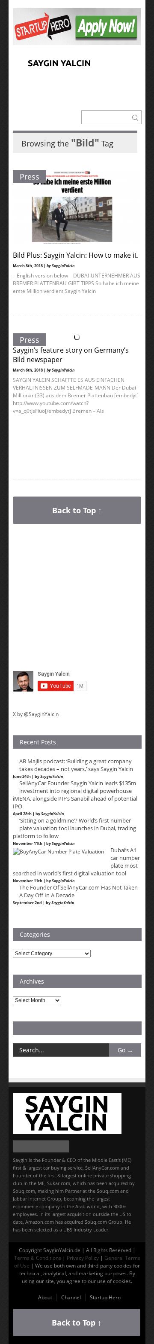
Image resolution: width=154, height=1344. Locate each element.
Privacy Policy (83, 1258)
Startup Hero (105, 1297)
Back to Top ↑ (77, 510)
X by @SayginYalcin (36, 714)
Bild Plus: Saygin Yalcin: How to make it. (76, 255)
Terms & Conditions (37, 1258)
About (45, 1297)
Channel (71, 1297)
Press (29, 176)
